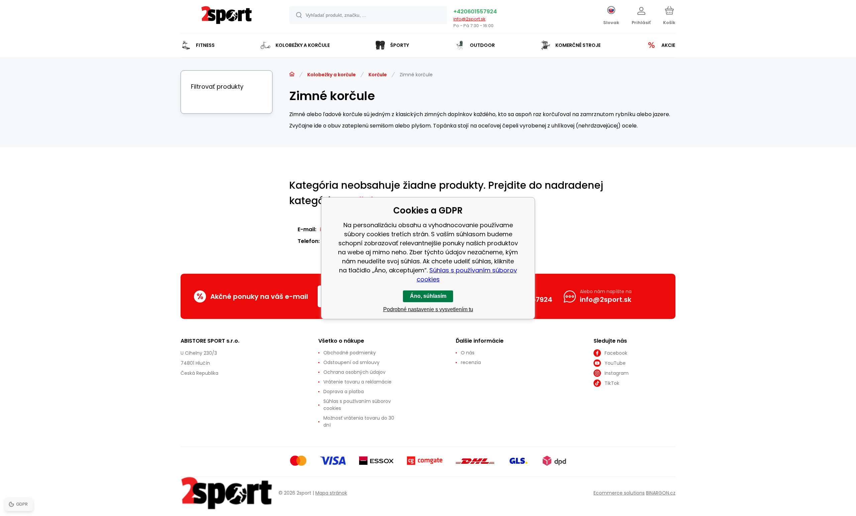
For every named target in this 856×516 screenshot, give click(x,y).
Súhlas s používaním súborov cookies (357, 405)
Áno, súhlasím (428, 296)
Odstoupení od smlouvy (351, 362)
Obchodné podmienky (349, 352)
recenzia (471, 362)
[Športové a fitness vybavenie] (292, 74)
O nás (467, 352)
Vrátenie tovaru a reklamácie (357, 381)
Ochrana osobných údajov (354, 372)
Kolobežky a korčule (331, 74)
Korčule (377, 74)
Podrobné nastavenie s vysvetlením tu (428, 309)
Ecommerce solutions (619, 493)
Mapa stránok (331, 493)
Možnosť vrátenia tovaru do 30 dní (358, 421)
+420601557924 (475, 11)
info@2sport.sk (469, 19)
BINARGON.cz (660, 493)
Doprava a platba (343, 391)
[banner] (227, 17)
